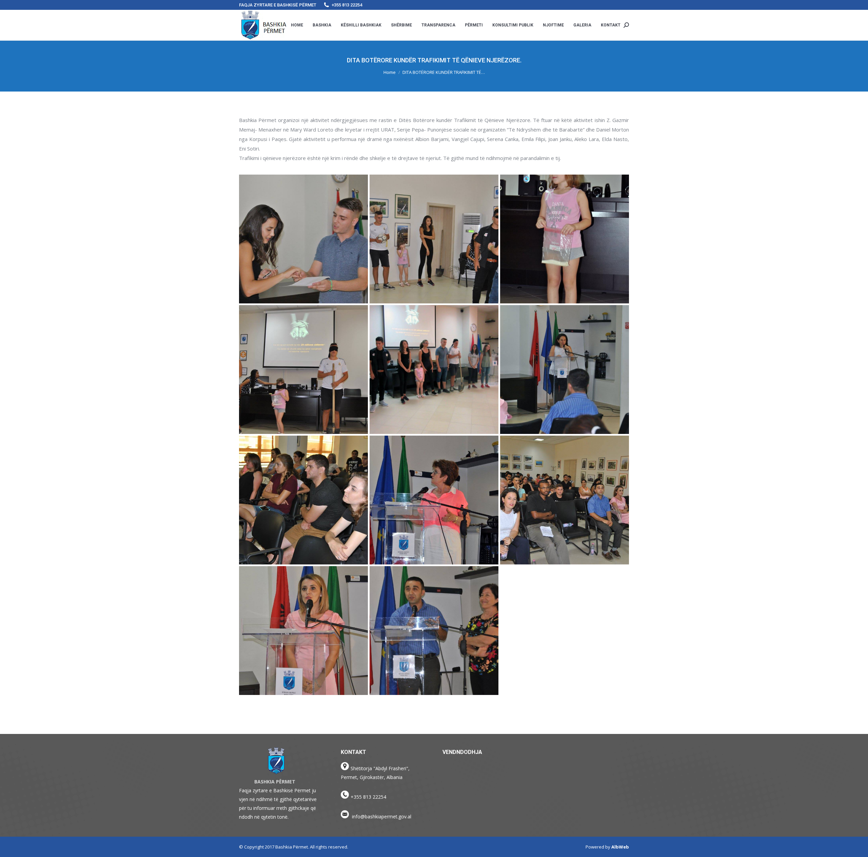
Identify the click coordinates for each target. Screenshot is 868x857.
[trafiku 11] (434, 630)
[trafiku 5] (434, 369)
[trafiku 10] (303, 630)
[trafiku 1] (303, 239)
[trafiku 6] (564, 369)
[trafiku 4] (303, 369)
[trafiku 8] (434, 500)
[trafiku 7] (303, 500)
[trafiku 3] (564, 239)
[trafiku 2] (434, 239)
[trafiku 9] (564, 500)
